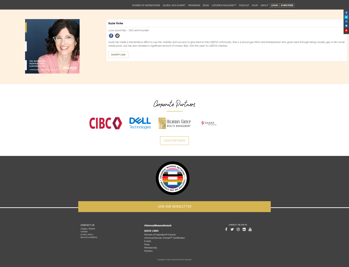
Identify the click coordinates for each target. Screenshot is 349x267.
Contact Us (87, 225)
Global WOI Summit (174, 5)
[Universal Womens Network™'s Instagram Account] (346, 21)
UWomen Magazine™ (224, 5)
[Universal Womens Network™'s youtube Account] (346, 30)
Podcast (244, 5)
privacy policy (87, 234)
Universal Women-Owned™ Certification (164, 238)
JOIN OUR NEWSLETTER (174, 206)
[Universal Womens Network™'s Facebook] (346, 13)
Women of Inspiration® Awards (160, 234)
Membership (150, 247)
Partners (148, 251)
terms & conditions (89, 237)
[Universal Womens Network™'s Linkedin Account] (346, 26)
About (264, 5)
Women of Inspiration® (146, 5)
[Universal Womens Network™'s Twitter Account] (346, 17)
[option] (105, 123)
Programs (194, 5)
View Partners (174, 140)
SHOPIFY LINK (118, 54)
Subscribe (287, 5)
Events (147, 241)
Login (274, 5)
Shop (255, 5)
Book (206, 5)
